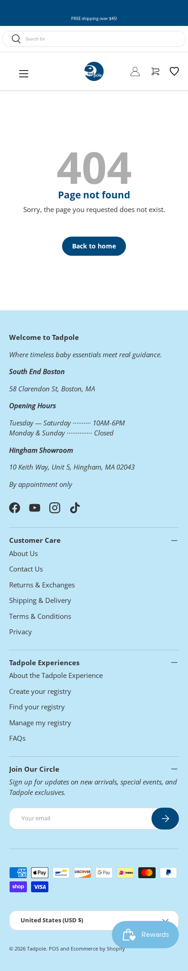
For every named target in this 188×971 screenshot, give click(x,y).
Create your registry (40, 691)
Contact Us (26, 568)
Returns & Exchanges (42, 584)
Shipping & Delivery (40, 600)
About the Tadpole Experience (56, 675)
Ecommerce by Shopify (98, 948)
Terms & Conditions (40, 616)
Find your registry (37, 706)
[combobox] (94, 38)
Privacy (20, 631)
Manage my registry (40, 722)
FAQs (17, 738)
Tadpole (36, 948)
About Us (23, 553)
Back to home (94, 246)
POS (54, 948)
